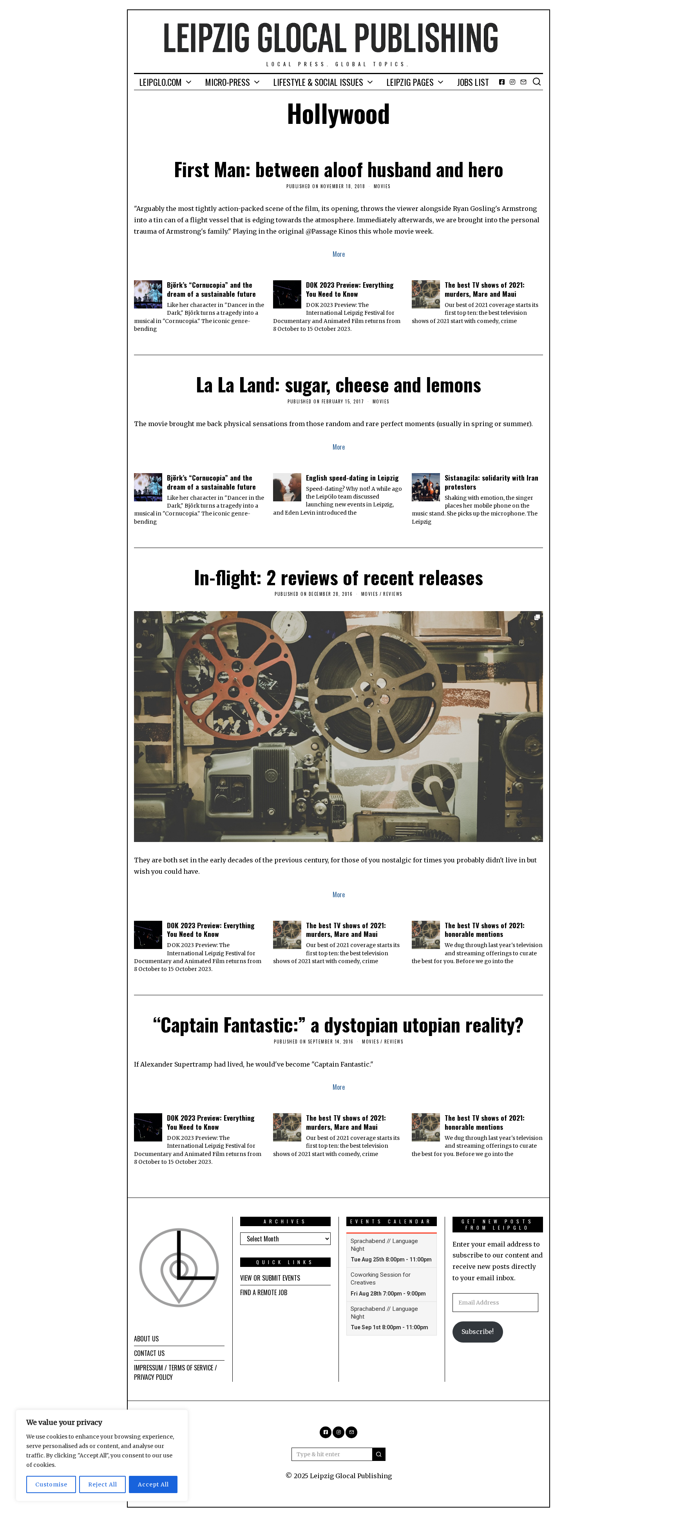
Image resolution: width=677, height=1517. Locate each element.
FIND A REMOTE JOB (263, 1292)
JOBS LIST (473, 82)
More (339, 254)
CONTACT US (149, 1353)
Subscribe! (478, 1332)
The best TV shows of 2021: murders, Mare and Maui (485, 289)
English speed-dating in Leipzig (352, 477)
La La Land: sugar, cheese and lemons (338, 384)
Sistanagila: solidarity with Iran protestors (491, 482)
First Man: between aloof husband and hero (338, 169)
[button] (379, 1454)
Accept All (153, 1484)
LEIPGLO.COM (160, 82)
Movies (382, 186)
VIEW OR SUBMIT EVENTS (270, 1278)
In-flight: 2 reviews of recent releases (338, 577)
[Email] (523, 82)
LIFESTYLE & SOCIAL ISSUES (318, 82)
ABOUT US (146, 1338)
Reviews (392, 594)
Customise (51, 1484)
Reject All (102, 1484)
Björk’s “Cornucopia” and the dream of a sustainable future (211, 289)
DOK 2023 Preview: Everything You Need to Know (350, 289)
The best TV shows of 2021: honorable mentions (485, 929)
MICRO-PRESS (227, 82)
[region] (102, 1455)
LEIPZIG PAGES (410, 82)
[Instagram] (512, 82)
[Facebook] (502, 82)
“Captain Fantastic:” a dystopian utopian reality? (338, 1024)
